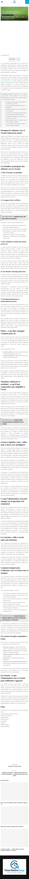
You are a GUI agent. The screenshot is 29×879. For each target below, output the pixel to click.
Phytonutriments (5, 719)
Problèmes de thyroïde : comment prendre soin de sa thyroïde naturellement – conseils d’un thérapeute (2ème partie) (14, 774)
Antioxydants (4, 721)
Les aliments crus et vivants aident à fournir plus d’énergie (14, 710)
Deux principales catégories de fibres (9, 713)
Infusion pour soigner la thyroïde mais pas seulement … (12, 826)
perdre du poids (4, 296)
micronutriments (6, 80)
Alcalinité (3, 723)
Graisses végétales (5, 726)
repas (9, 90)
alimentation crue (19, 75)
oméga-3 (15, 120)
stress (22, 663)
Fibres (2, 712)
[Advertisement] (14, 38)
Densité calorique (5, 724)
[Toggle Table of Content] (17, 59)
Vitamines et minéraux (6, 715)
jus (15, 143)
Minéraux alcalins (5, 717)
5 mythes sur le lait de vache (14, 766)
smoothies (19, 143)
